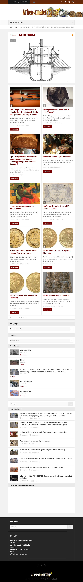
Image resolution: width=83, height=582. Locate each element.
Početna (13, 35)
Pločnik (22, 360)
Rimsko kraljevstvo (26, 381)
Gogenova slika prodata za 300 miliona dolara (22, 207)
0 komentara (25, 125)
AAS (20, 125)
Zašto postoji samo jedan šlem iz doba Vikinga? (56, 110)
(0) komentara (36, 418)
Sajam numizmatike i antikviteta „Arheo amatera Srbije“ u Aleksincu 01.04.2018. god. (46, 458)
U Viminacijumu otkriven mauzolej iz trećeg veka (35, 441)
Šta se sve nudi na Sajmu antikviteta (57, 156)
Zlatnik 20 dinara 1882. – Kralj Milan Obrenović (56, 251)
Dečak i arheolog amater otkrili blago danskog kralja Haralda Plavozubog (42, 450)
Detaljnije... (23, 355)
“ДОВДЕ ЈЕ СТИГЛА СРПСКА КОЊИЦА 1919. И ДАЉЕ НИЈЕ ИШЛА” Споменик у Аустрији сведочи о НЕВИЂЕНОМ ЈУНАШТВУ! (46, 371)
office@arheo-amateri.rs (18, 554)
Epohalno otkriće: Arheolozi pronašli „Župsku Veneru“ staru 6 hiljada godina (43, 432)
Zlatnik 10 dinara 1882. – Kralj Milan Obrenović (23, 296)
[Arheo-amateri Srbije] (41, 12)
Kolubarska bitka (25, 350)
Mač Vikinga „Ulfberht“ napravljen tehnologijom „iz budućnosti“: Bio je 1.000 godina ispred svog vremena (24, 112)
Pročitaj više (14, 129)
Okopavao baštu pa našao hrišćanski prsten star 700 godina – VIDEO (41, 467)
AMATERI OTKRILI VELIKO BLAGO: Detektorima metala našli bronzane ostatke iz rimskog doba (46, 477)
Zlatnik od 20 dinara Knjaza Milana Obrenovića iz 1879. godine (23, 252)
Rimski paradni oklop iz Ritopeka (56, 295)
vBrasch (54, 579)
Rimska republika (25, 391)
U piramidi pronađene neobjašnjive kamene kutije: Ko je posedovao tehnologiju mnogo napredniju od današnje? (23, 160)
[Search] (70, 404)
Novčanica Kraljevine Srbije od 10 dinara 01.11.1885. (56, 207)
